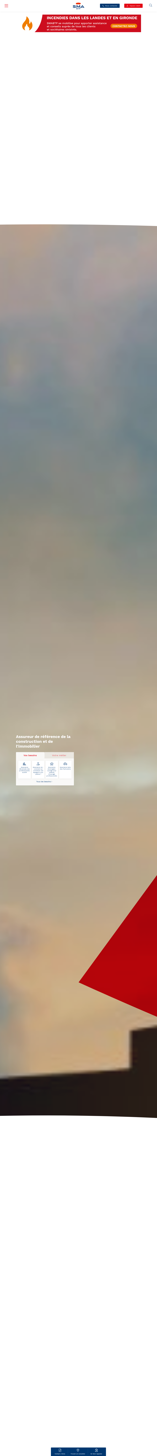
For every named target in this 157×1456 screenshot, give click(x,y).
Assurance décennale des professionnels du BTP (24, 769)
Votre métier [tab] (59, 755)
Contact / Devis (60, 1454)
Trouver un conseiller (78, 1454)
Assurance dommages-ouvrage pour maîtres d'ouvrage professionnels (51, 771)
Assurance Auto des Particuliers (65, 768)
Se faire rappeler (96, 1454)
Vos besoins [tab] (30, 755)
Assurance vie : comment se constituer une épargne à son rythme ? (38, 770)
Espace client (134, 6)
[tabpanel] (45, 772)
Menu (6, 5)
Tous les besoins (43, 781)
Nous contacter (111, 6)
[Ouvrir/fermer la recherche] (150, 5)
